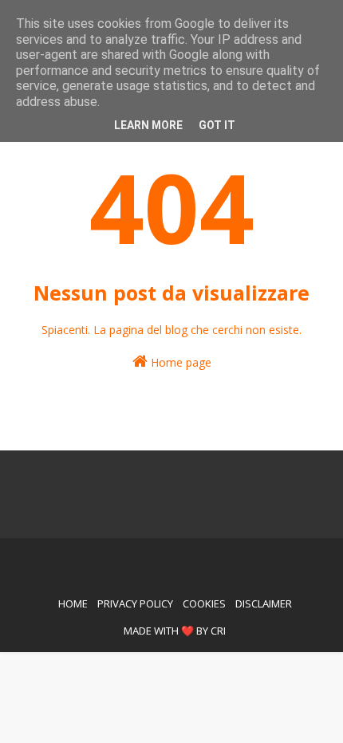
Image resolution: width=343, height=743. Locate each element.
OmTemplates (153, 559)
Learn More (148, 125)
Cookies (204, 603)
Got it (217, 125)
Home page (179, 362)
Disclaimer (263, 603)
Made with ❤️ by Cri (175, 630)
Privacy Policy (135, 603)
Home (73, 603)
